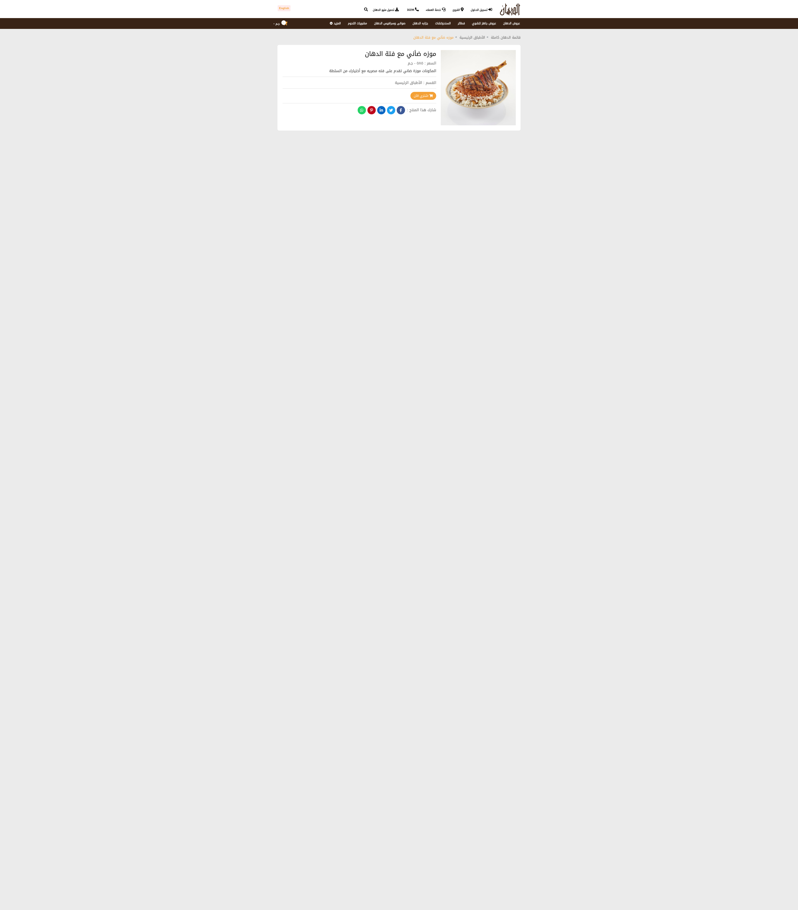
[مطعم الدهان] (508, 9)
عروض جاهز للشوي (484, 23)
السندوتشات (443, 23)
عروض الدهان (511, 23)
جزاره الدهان (420, 23)
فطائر (461, 23)
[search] (366, 9)
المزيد (337, 23)
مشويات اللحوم (357, 23)
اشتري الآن (421, 96)
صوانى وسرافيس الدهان (389, 23)
